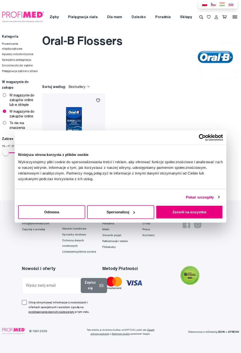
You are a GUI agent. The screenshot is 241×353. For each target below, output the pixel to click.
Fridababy (109, 246)
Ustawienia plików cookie (79, 251)
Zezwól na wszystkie (189, 212)
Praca (146, 229)
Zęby (54, 17)
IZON (221, 331)
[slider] (6, 153)
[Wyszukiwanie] (201, 17)
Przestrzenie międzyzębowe (12, 46)
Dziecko (139, 17)
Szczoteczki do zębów (17, 65)
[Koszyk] (225, 17)
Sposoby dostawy (74, 234)
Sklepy (186, 17)
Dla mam (114, 17)
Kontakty (148, 235)
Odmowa (51, 212)
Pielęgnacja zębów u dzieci (20, 70)
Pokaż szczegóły (200, 197)
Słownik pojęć (111, 235)
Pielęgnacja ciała (83, 17)
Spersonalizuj (118, 212)
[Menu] (235, 17)
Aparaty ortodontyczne (17, 54)
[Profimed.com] (23, 16)
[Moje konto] (216, 17)
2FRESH (233, 331)
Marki (105, 229)
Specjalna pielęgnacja (16, 59)
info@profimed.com (35, 223)
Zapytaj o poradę (33, 229)
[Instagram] (197, 224)
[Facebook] (186, 224)
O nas (146, 223)
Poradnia (163, 17)
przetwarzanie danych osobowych (51, 311)
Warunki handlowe (74, 228)
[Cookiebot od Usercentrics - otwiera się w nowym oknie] (202, 137)
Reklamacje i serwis (115, 240)
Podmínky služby (121, 334)
